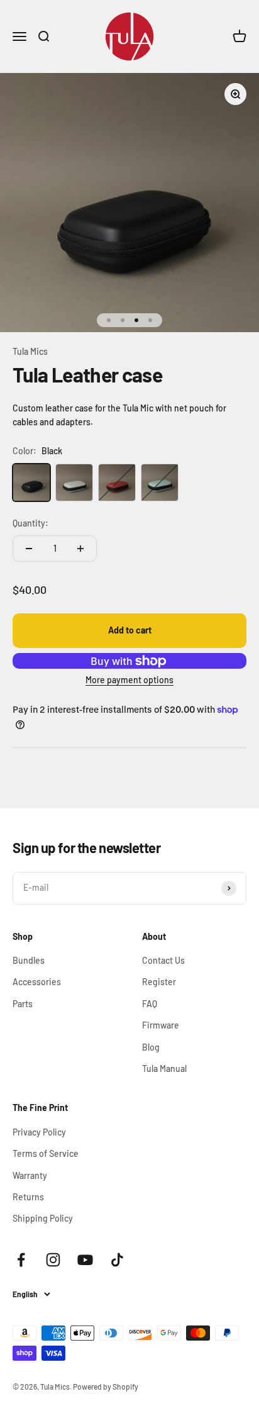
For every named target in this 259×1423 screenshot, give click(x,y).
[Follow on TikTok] (117, 1259)
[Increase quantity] (80, 548)
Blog (151, 1047)
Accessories (37, 981)
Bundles (29, 960)
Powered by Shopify (105, 1386)
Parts (23, 1003)
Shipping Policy (43, 1218)
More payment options (129, 679)
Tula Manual (164, 1068)
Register (159, 981)
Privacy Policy (39, 1132)
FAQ (149, 1003)
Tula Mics (30, 351)
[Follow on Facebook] (21, 1259)
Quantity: (30, 523)
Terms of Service (46, 1153)
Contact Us (163, 960)
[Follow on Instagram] (53, 1259)
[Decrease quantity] (29, 548)
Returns (28, 1196)
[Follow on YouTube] (85, 1259)
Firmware (160, 1025)
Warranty (30, 1175)
